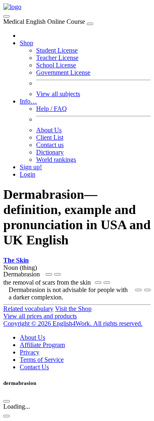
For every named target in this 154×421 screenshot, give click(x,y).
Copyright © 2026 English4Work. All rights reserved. (73, 323)
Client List (49, 137)
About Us (49, 130)
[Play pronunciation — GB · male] (57, 274)
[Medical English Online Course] (12, 6)
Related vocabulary (28, 308)
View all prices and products (40, 316)
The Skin (16, 260)
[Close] (90, 24)
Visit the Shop (73, 308)
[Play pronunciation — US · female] (49, 274)
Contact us (50, 144)
